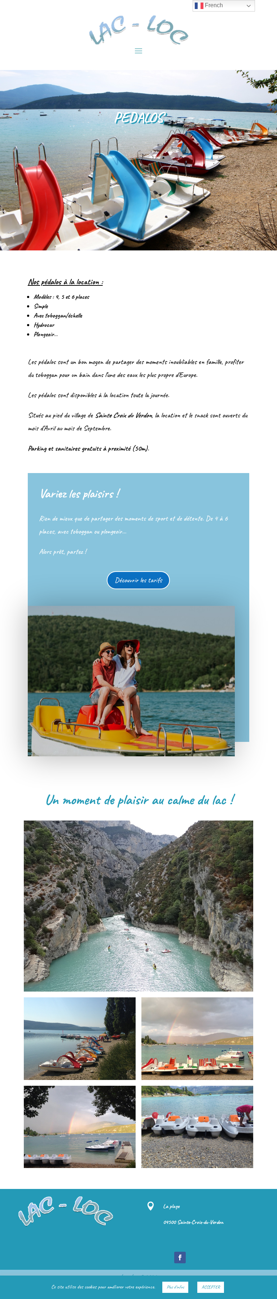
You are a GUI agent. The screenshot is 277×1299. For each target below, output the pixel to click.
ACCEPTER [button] (211, 1287)
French (213, 5)
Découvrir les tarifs (138, 580)
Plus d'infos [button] (175, 1287)
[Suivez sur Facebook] (180, 1257)
